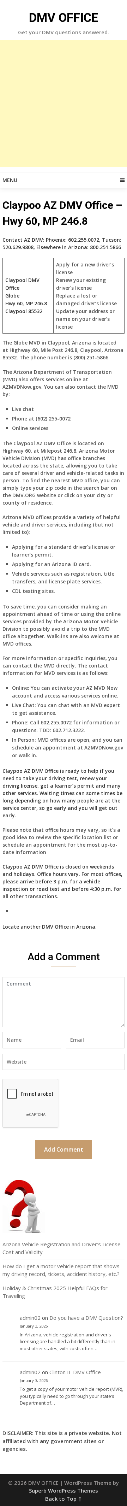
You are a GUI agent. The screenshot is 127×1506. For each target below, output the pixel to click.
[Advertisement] (63, 103)
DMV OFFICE (63, 18)
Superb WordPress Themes (63, 1490)
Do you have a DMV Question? (86, 1317)
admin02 (30, 1317)
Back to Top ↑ (63, 1498)
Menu (9, 180)
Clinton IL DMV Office (75, 1372)
